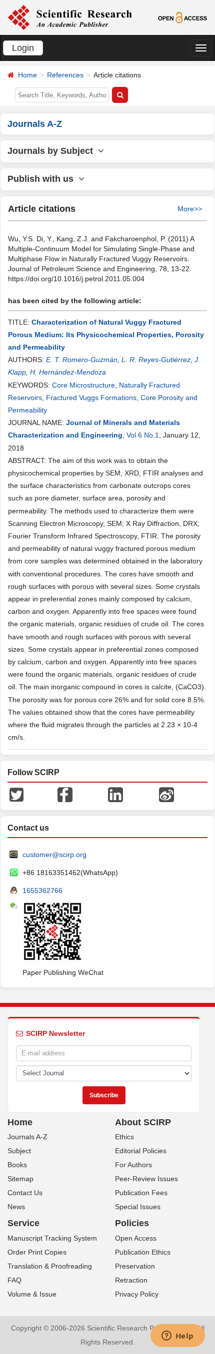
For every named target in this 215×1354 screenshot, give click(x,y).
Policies (132, 1223)
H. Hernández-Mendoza (68, 372)
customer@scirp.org (54, 855)
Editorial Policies (140, 1151)
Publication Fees (141, 1193)
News (16, 1207)
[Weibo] (166, 794)
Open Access (135, 1238)
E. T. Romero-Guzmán (82, 360)
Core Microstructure (83, 385)
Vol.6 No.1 (142, 435)
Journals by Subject (53, 151)
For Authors (133, 1165)
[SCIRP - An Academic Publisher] (70, 17)
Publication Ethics (142, 1252)
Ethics (124, 1137)
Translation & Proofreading (50, 1266)
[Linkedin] (115, 794)
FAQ (15, 1280)
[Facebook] (65, 794)
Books (17, 1165)
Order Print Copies (37, 1252)
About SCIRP (143, 1122)
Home (27, 75)
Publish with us (43, 179)
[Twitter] (17, 794)
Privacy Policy (136, 1294)
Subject (19, 1151)
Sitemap (21, 1179)
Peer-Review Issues (146, 1179)
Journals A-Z (28, 1137)
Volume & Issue (32, 1294)
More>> (190, 209)
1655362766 (42, 891)
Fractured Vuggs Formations (91, 398)
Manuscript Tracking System (52, 1238)
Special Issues (137, 1207)
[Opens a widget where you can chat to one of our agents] (177, 1336)
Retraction (131, 1280)
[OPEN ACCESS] (183, 17)
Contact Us (25, 1193)
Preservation (135, 1266)
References (65, 75)
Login (23, 48)
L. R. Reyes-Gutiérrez (156, 360)
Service (24, 1223)
